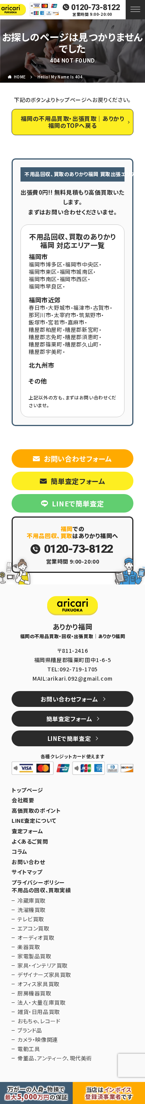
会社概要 (23, 800)
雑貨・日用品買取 (38, 1011)
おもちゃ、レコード (38, 1021)
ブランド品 (29, 1030)
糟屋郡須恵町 (82, 337)
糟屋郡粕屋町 (46, 329)
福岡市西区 (74, 279)
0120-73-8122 (95, 7)
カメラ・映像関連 (37, 1039)
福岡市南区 (43, 279)
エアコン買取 (33, 928)
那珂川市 (40, 315)
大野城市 (59, 307)
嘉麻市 (76, 322)
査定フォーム (27, 831)
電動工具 (28, 1048)
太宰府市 (65, 315)
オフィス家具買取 (38, 984)
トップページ (27, 790)
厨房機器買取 (34, 993)
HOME (20, 77)
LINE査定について (34, 820)
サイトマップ (27, 872)
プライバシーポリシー (38, 882)
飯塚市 (37, 322)
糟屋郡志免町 (46, 337)
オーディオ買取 (35, 937)
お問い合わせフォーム (78, 458)
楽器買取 (28, 946)
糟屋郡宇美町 (46, 351)
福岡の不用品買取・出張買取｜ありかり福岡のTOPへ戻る (73, 121)
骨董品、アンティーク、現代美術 (54, 1058)
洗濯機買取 (31, 909)
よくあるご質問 (30, 841)
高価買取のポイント (36, 810)
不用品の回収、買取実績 (41, 890)
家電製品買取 (34, 956)
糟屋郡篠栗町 (46, 344)
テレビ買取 (30, 919)
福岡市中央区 (82, 264)
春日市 (37, 307)
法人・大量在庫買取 (41, 1002)
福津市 (81, 307)
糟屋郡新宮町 (82, 329)
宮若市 (56, 322)
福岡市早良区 (46, 286)
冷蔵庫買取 (31, 900)
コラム (19, 851)
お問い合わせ (28, 862)
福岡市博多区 (46, 264)
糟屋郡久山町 (82, 344)
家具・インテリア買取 (42, 965)
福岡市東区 (43, 271)
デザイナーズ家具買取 (44, 974)
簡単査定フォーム (78, 481)
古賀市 (101, 307)
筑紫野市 (90, 315)
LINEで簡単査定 (78, 503)
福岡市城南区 (77, 271)
